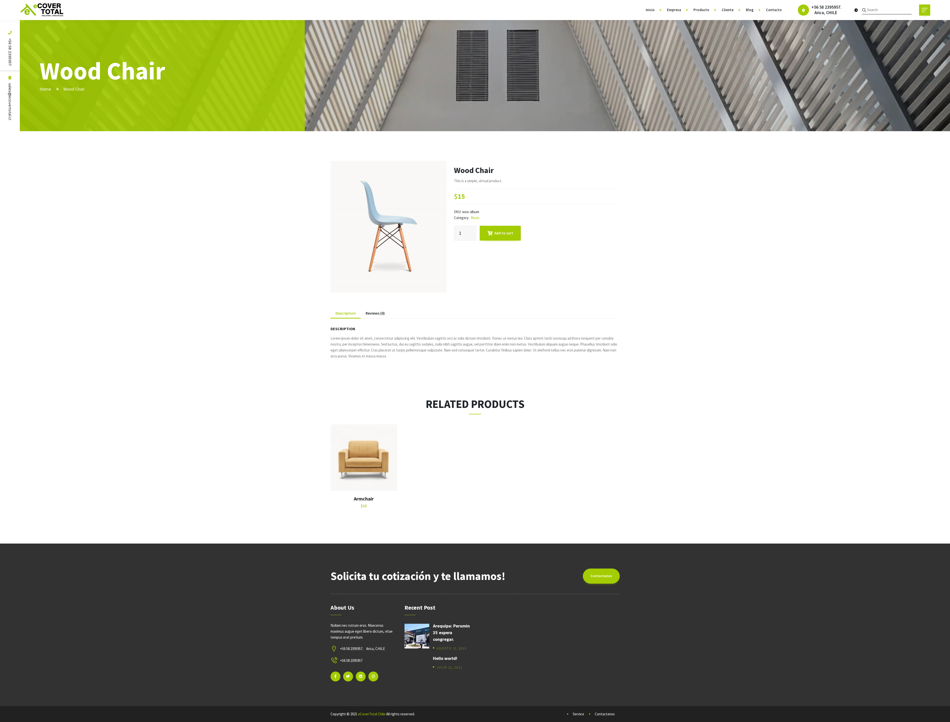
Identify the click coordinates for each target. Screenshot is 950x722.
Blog (750, 9)
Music (475, 217)
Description (345, 313)
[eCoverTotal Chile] (42, 10)
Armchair (364, 499)
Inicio (650, 9)
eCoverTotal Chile (371, 714)
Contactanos (601, 575)
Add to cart (503, 233)
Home (45, 89)
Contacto (774, 9)
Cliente (728, 9)
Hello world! (445, 658)
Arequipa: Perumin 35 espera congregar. (451, 632)
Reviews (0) (375, 313)
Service (578, 714)
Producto (701, 9)
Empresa (674, 9)
